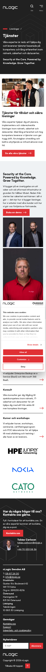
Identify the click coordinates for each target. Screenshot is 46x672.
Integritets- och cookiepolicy (17, 630)
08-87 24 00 (12, 573)
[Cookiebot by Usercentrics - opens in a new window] (32, 303)
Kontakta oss (9, 623)
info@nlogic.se (12, 576)
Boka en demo (14, 212)
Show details (32, 345)
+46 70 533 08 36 (26, 549)
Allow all (23, 352)
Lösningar (14, 28)
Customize (21, 359)
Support (7, 627)
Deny (23, 367)
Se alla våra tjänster (16, 153)
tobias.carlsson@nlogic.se (29, 544)
